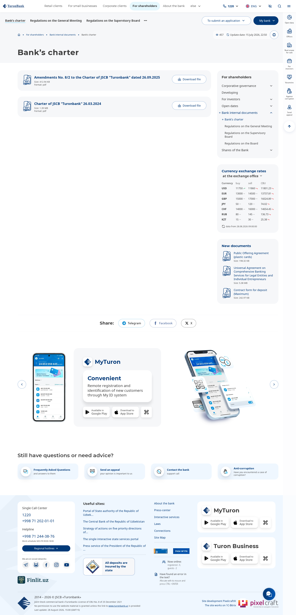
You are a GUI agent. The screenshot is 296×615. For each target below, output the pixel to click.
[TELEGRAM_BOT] (36, 565)
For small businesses (82, 6)
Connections (162, 531)
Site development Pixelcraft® (219, 601)
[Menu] (289, 6)
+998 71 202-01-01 (38, 520)
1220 (26, 514)
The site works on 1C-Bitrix (220, 605)
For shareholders (145, 6)
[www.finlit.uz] (46, 580)
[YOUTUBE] (66, 565)
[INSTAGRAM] (56, 565)
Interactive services (166, 517)
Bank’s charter (15, 20)
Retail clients (53, 6)
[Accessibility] (270, 6)
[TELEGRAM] (26, 565)
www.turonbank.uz (118, 605)
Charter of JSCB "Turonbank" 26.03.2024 (67, 103)
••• (145, 20)
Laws (157, 524)
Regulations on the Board (241, 143)
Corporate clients (115, 6)
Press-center (162, 510)
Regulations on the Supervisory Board (113, 20)
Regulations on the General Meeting (56, 20)
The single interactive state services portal (110, 539)
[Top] (289, 126)
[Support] (269, 594)
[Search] (279, 6)
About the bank (174, 6)
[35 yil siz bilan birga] (20, 6)
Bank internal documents (63, 34)
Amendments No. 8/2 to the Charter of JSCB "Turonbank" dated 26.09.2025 (97, 77)
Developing (230, 92)
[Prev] (22, 384)
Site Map (160, 537)
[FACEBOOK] (46, 565)
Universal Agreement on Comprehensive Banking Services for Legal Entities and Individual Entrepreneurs (253, 273)
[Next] (274, 384)
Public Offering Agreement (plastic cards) (251, 255)
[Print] (274, 34)
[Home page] (19, 35)
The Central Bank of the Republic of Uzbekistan (114, 521)
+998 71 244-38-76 (38, 536)
